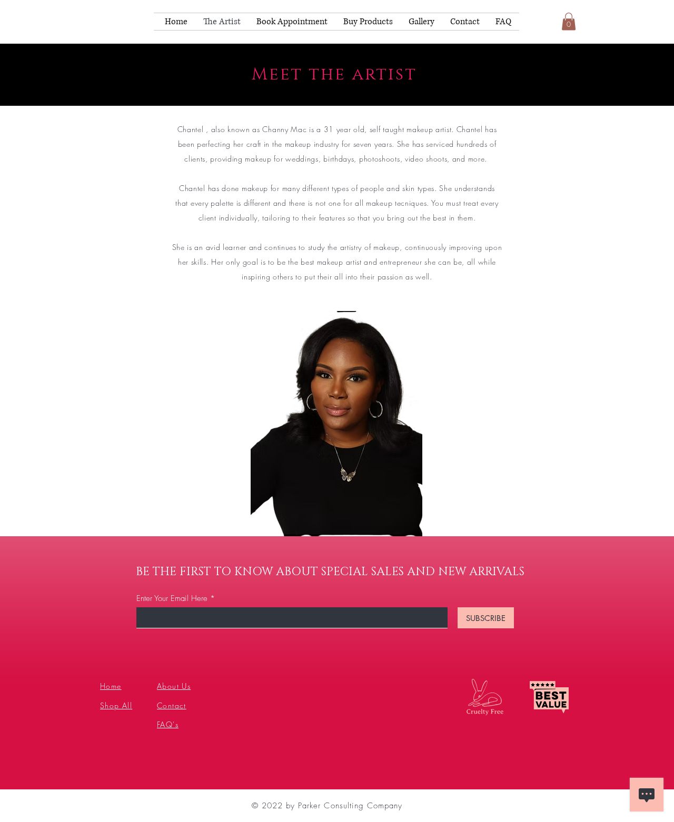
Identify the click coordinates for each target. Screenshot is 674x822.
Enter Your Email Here (171, 599)
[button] (568, 21)
